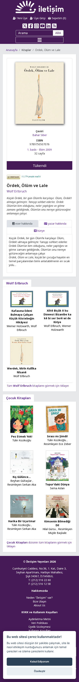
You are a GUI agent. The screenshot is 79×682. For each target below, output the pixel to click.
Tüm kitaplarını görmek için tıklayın (38, 385)
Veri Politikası (39, 623)
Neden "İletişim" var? (39, 597)
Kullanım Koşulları (39, 630)
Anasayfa (11, 50)
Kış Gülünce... (22, 477)
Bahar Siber (39, 135)
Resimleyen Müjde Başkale (60, 531)
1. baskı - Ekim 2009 (39, 149)
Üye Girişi (39, 18)
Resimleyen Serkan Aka (21, 484)
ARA (58, 33)
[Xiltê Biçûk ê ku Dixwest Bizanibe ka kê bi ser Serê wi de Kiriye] (57, 298)
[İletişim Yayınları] (39, 7)
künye (41, 230)
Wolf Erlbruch (17, 191)
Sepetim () (58, 18)
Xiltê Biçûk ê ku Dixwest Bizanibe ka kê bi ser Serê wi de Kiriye (57, 316)
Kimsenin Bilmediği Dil (57, 523)
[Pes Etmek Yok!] (21, 419)
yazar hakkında (56, 223)
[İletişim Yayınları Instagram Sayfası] (37, 26)
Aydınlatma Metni (40, 619)
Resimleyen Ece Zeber (57, 444)
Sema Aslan (57, 488)
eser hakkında (23, 223)
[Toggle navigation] (39, 40)
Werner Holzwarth (18, 326)
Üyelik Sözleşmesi (39, 627)
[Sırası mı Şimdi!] (57, 419)
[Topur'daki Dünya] (57, 465)
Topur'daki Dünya (57, 484)
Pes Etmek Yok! (21, 436)
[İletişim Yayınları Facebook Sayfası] (31, 26)
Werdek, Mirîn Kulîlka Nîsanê (21, 370)
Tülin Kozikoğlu (21, 440)
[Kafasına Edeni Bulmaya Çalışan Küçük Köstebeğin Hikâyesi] (21, 298)
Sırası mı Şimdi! (57, 436)
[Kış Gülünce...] (21, 462)
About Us (39, 605)
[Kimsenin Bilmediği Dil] (57, 506)
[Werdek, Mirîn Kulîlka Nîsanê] (21, 350)
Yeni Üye (21, 18)
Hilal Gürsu (49, 529)
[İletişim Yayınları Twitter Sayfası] (25, 26)
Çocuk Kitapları (18, 398)
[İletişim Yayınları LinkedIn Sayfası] (48, 26)
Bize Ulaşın (39, 601)
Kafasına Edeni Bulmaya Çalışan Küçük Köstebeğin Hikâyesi (21, 316)
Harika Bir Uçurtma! (21, 521)
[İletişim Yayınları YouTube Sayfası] (42, 26)
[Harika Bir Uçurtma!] (21, 506)
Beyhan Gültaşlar (21, 481)
